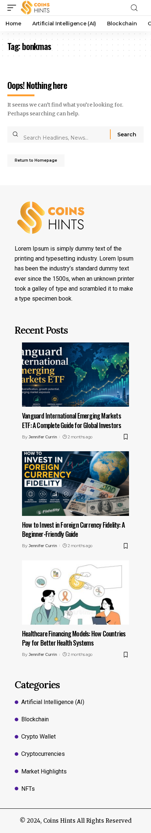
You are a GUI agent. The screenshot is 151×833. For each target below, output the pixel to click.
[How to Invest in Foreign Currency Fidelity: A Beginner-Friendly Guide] (75, 483)
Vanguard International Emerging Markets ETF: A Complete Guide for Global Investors (71, 420)
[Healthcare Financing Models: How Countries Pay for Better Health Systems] (75, 592)
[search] (136, 8)
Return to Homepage (36, 160)
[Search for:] (64, 134)
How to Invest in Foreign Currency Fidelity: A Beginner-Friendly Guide (73, 529)
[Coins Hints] (35, 7)
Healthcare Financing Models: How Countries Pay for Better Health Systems (73, 638)
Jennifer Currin (43, 436)
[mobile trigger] (13, 7)
